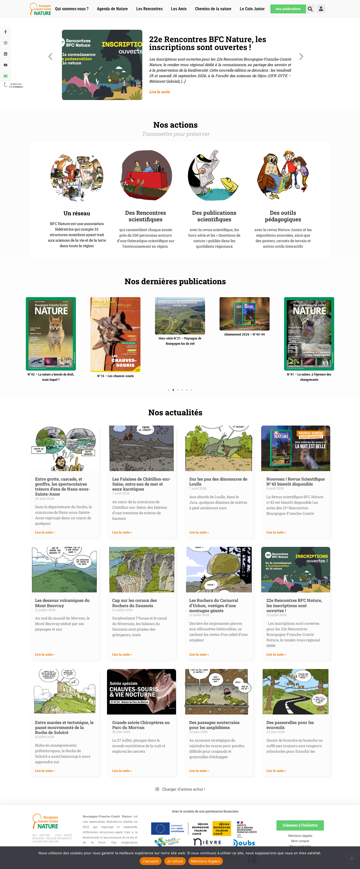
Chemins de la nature (213, 8)
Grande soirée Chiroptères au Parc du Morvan (141, 725)
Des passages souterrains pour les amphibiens (214, 725)
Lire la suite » (45, 532)
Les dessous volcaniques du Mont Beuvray (62, 602)
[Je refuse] (351, 857)
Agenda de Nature (112, 8)
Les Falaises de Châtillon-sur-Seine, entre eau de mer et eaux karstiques (141, 484)
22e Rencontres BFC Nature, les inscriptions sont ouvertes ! (294, 605)
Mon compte (300, 841)
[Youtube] (5, 65)
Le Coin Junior (252, 8)
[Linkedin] (5, 53)
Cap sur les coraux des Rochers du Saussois (134, 602)
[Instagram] (5, 42)
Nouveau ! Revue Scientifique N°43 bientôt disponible (295, 481)
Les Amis (179, 8)
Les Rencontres (149, 8)
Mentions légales (300, 836)
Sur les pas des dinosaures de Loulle (218, 481)
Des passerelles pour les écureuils (290, 725)
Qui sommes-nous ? (72, 8)
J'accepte (150, 861)
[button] (50, 56)
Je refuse (175, 861)
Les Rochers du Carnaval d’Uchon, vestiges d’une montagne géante (213, 605)
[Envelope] (5, 76)
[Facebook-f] (5, 31)
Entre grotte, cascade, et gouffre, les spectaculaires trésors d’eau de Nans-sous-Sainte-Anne (62, 486)
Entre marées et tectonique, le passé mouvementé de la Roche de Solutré (64, 727)
